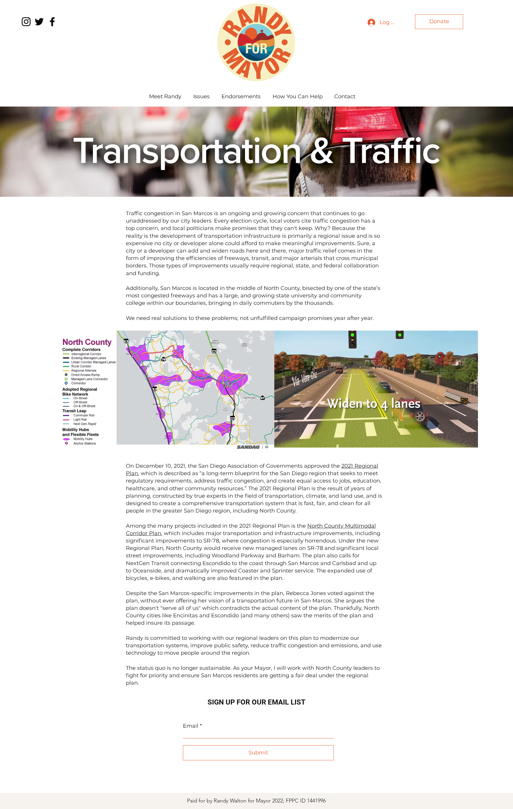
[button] (201, 96)
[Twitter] (39, 22)
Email (190, 726)
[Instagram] (26, 22)
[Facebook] (52, 22)
